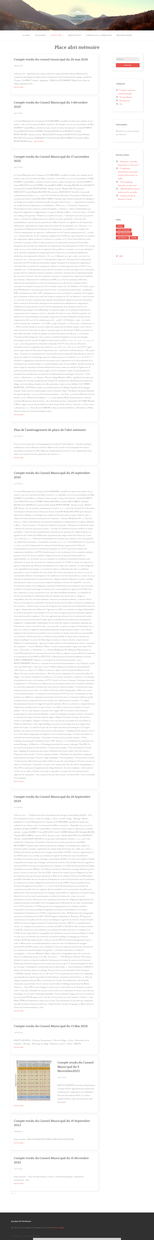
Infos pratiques (124, 35)
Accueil (26, 35)
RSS (121, 256)
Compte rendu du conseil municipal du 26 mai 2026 (51, 59)
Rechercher (127, 65)
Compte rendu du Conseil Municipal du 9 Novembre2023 (75, 1067)
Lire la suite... (19, 87)
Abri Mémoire (122, 238)
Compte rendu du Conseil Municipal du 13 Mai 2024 (51, 1026)
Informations (124, 100)
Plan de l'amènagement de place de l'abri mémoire (50, 430)
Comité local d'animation (98, 35)
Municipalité (74, 35)
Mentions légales (58, 1227)
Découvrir (40, 35)
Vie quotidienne (125, 97)
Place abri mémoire (124, 234)
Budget (120, 226)
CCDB (133, 238)
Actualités (55, 35)
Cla (120, 104)
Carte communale (124, 230)
